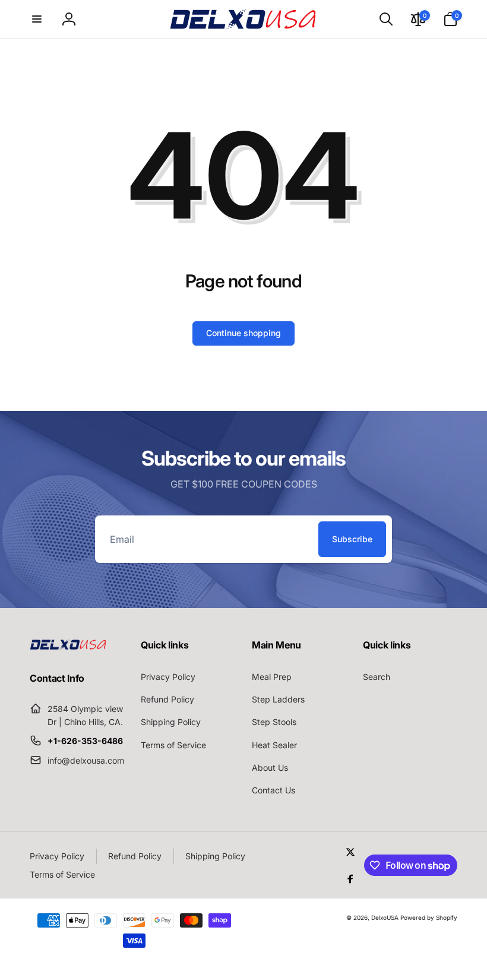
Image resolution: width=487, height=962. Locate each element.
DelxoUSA (385, 917)
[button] (37, 19)
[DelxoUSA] (68, 646)
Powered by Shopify (428, 917)
